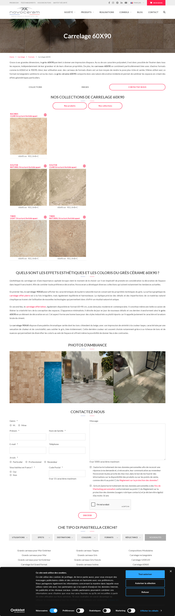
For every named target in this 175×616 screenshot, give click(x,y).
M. (14, 425)
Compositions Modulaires (141, 550)
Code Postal (56, 467)
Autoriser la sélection (145, 583)
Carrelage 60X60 (141, 564)
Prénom (14, 430)
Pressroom (14, 3)
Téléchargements (28, 3)
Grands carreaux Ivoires (87, 564)
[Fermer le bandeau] (171, 571)
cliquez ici (113, 600)
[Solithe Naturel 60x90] (139, 377)
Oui (14, 471)
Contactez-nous (137, 87)
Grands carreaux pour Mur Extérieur (34, 550)
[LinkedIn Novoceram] (121, 2)
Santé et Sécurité (60, 3)
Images (85, 87)
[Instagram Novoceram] (113, 2)
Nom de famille (57, 430)
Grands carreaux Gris (87, 555)
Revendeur (52, 462)
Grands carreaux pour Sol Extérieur (34, 559)
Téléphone (54, 444)
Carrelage (21, 57)
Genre (14, 421)
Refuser (145, 592)
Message (94, 421)
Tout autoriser (145, 574)
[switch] (80, 610)
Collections (35, 87)
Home (12, 57)
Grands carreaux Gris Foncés (87, 559)
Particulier (18, 462)
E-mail (14, 444)
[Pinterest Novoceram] (117, 2)
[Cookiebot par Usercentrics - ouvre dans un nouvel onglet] (18, 611)
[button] (70, 12)
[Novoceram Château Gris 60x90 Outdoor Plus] (87, 377)
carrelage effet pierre (20, 295)
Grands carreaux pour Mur (34, 555)
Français (137, 3)
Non (15, 475)
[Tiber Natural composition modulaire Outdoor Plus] (36, 377)
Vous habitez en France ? (22, 467)
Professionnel (35, 462)
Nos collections (105, 106)
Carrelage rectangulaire (141, 555)
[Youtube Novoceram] (126, 2)
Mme (23, 425)
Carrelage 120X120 (141, 559)
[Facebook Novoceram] (109, 2)
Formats (31, 57)
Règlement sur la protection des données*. (138, 480)
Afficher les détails (149, 610)
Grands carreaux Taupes (87, 550)
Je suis (14, 457)
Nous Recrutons (44, 3)
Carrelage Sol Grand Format (34, 564)
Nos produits (69, 106)
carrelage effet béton (36, 306)
